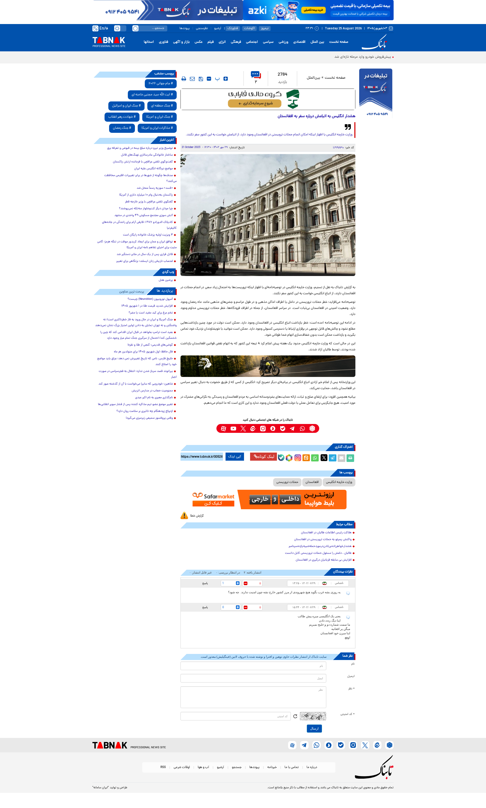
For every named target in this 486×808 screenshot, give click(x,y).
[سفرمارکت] (268, 499)
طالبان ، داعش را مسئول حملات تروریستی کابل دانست (318, 553)
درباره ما (312, 767)
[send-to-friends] (192, 79)
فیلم (211, 42)
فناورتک (233, 28)
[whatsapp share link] (315, 458)
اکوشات (249, 28)
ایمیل (351, 676)
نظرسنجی (202, 28)
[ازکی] (318, 10)
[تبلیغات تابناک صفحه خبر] (375, 94)
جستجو (236, 767)
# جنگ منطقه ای (162, 105)
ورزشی (283, 42)
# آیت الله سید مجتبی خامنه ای (152, 94)
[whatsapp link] (302, 428)
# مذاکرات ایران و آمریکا (157, 128)
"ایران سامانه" (100, 787)
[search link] (135, 28)
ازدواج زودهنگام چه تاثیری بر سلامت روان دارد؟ (144, 411)
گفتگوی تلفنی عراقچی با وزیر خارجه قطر (149, 202)
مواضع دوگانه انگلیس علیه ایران (153, 168)
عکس (198, 42)
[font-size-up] (225, 79)
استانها (149, 42)
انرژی (222, 42)
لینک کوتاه (266, 456)
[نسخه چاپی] (350, 458)
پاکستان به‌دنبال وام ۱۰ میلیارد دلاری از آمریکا (146, 195)
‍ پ (217, 79)
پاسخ (205, 583)
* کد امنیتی (347, 714)
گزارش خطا (197, 516)
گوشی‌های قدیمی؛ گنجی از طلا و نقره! (150, 345)
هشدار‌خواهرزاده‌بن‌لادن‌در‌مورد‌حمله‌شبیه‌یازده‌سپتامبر (320, 546)
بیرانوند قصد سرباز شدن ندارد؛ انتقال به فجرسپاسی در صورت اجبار (138, 374)
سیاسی (268, 42)
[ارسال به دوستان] (341, 458)
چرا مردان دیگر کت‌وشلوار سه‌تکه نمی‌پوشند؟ (146, 208)
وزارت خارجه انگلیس (339, 482)
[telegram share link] (332, 458)
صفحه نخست (338, 42)
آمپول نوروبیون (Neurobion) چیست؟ (150, 299)
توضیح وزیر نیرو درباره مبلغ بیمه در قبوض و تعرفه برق (140, 148)
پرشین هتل (166, 280)
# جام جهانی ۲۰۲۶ (161, 83)
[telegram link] (292, 428)
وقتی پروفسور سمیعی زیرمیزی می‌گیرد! (149, 418)
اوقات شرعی (182, 767)
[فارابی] (267, 99)
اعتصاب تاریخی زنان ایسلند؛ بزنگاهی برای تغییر (144, 261)
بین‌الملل (313, 78)
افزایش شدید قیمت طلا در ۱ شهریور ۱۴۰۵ (147, 306)
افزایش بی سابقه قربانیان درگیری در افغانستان (324, 560)
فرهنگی (236, 42)
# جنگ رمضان (122, 128)
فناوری (163, 42)
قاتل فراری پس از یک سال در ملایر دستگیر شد (145, 254)
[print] (183, 79)
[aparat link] (223, 428)
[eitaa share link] (306, 458)
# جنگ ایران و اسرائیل (126, 105)
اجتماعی (252, 42)
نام (353, 664)
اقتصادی (299, 42)
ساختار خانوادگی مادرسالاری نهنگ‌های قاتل (147, 155)
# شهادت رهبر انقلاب (122, 117)
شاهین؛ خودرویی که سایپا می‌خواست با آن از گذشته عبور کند (135, 384)
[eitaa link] (253, 428)
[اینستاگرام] (297, 457)
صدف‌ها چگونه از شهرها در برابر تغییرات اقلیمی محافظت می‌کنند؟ (140, 178)
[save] (200, 79)
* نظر (351, 689)
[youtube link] (233, 428)
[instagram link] (263, 428)
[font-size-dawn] (209, 79)
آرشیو (217, 28)
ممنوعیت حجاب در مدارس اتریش (152, 391)
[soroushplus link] (273, 428)
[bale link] (282, 428)
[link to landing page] (375, 42)
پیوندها (184, 28)
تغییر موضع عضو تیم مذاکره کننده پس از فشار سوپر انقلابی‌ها (135, 404)
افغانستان (312, 482)
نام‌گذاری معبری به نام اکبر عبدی (154, 397)
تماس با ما (292, 767)
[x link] (243, 428)
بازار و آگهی (181, 42)
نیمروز (265, 28)
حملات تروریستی (287, 482)
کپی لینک (234, 456)
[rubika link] (312, 428)
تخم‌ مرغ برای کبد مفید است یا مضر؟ (151, 313)
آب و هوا (203, 767)
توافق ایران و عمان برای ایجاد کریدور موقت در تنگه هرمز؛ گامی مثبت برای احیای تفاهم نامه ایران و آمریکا (137, 245)
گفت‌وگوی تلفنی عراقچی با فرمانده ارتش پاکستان (143, 162)
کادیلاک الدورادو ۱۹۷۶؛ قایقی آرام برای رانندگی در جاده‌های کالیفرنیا (139, 225)
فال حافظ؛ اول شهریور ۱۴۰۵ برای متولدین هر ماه (143, 352)
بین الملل (317, 42)
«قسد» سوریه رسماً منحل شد (155, 188)
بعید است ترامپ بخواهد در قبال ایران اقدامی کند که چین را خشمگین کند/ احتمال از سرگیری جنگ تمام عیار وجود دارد (138, 335)
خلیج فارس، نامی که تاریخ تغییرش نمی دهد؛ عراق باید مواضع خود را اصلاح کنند (137, 361)
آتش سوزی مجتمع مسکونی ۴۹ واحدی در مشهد (143, 215)
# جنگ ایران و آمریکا (159, 117)
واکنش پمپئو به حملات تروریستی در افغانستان (323, 539)
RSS (163, 767)
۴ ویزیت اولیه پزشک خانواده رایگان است (148, 235)
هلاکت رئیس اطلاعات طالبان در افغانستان (326, 532)
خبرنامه (272, 767)
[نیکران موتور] (267, 366)
